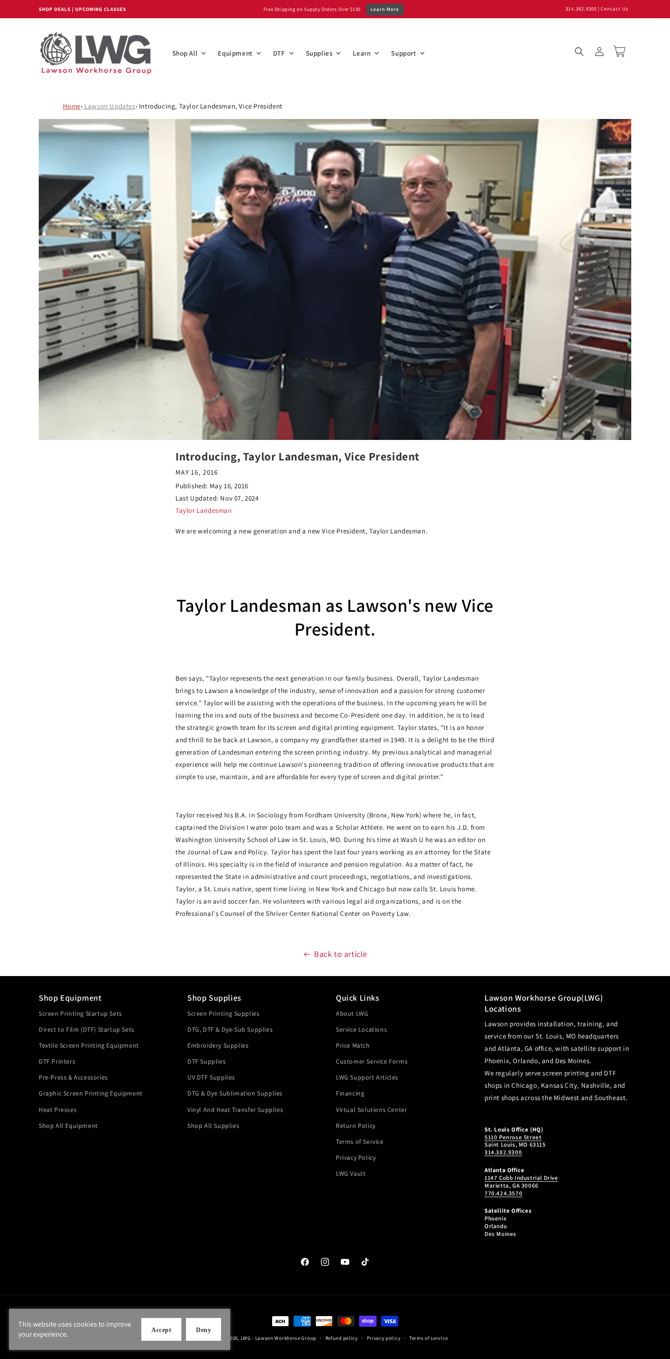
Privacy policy (384, 1338)
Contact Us (615, 8)
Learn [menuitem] (362, 53)
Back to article (340, 954)
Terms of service (428, 1338)
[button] (579, 51)
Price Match (353, 1045)
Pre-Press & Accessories (73, 1077)
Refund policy (341, 1338)
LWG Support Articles (367, 1077)
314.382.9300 (581, 8)
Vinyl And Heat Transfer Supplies (235, 1110)
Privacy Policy (356, 1157)
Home (72, 106)
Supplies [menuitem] (319, 53)
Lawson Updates (109, 106)
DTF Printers (57, 1061)
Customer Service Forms (371, 1061)
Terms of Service (360, 1141)
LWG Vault (351, 1173)
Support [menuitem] (403, 53)
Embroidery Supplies (217, 1045)
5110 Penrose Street (512, 1137)
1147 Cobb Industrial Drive (521, 1178)
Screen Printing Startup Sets (80, 1013)
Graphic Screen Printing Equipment (91, 1093)
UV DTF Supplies (211, 1077)
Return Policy (356, 1125)
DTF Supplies (206, 1061)
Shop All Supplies (213, 1125)
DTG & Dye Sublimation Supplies (235, 1093)
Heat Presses (58, 1110)
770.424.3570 (503, 1193)
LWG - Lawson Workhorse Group (278, 1338)
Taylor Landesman (203, 510)
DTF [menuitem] (279, 53)
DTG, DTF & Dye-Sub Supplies (230, 1029)
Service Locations (361, 1029)
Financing (350, 1093)
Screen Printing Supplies (223, 1013)
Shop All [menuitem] (185, 53)
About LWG (352, 1013)
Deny (203, 1330)
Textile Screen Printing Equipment (89, 1045)
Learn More (385, 9)
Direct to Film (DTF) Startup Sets (86, 1029)
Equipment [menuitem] (235, 53)
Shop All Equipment (68, 1125)
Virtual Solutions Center (371, 1110)
